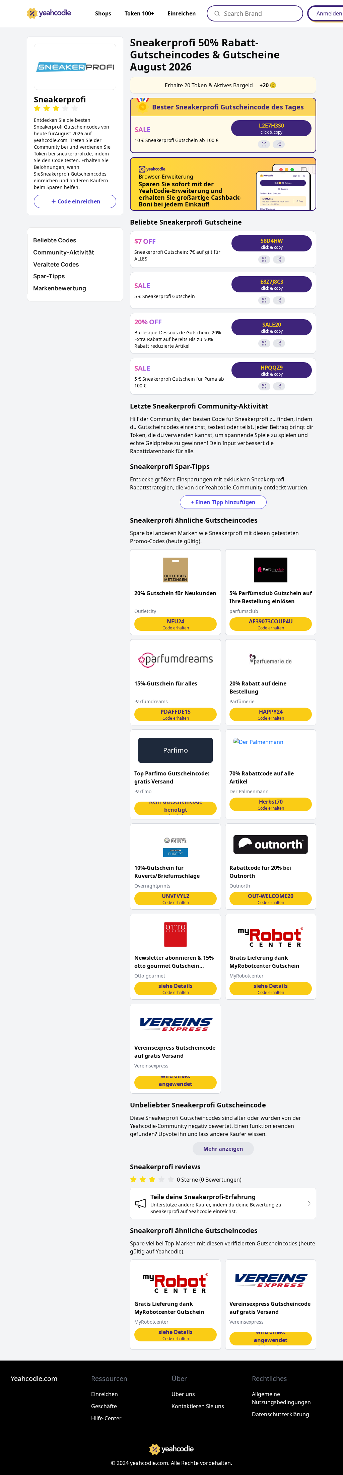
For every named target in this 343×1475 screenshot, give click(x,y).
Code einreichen (79, 201)
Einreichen (181, 13)
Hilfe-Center (106, 1418)
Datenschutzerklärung (280, 1414)
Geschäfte (104, 1406)
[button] (75, 67)
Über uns (183, 1394)
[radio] (37, 108)
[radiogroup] (152, 1179)
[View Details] (264, 144)
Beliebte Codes (54, 240)
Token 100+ (139, 13)
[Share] (279, 144)
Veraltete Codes (56, 264)
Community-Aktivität (63, 252)
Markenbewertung (59, 288)
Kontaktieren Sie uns (198, 1406)
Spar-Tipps (49, 276)
